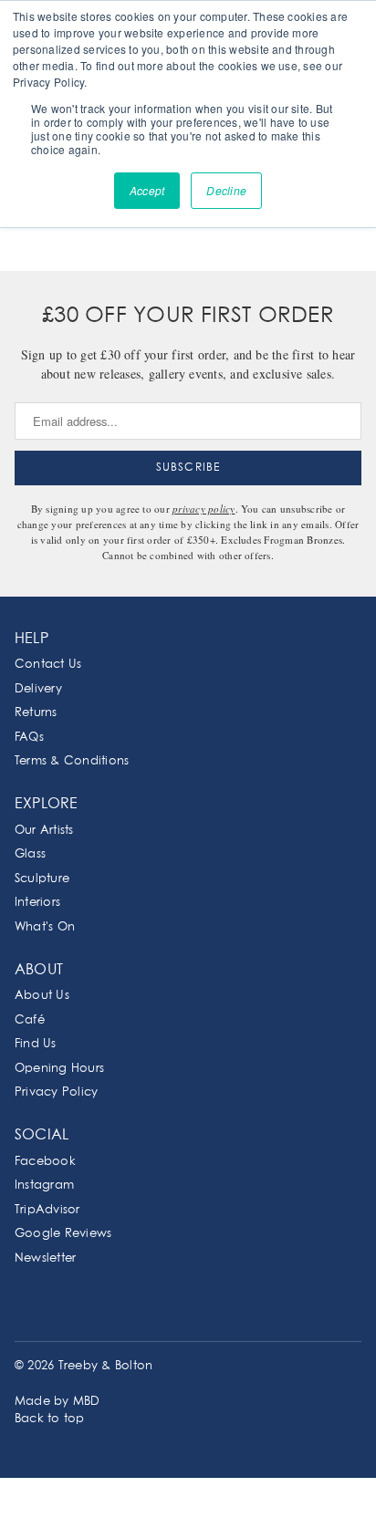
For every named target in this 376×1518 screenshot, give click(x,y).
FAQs (29, 737)
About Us (42, 996)
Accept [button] (147, 190)
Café (30, 1020)
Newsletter (45, 1258)
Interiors (37, 903)
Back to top (50, 1419)
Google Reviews (63, 1234)
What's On (45, 927)
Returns (36, 713)
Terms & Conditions (72, 761)
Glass (30, 854)
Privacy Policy (56, 1092)
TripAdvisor (47, 1210)
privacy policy (203, 508)
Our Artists (44, 831)
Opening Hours (59, 1069)
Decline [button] (226, 190)
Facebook (45, 1162)
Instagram (44, 1185)
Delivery (38, 689)
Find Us (36, 1044)
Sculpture (42, 879)
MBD (86, 1402)
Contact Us (48, 665)
